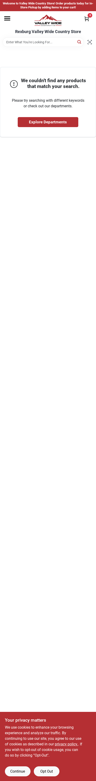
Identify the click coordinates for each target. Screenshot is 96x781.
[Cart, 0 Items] (86, 18)
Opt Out (46, 771)
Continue (17, 771)
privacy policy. (66, 744)
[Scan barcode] (90, 42)
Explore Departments (48, 122)
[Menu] (7, 18)
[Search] (79, 42)
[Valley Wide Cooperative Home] (48, 20)
